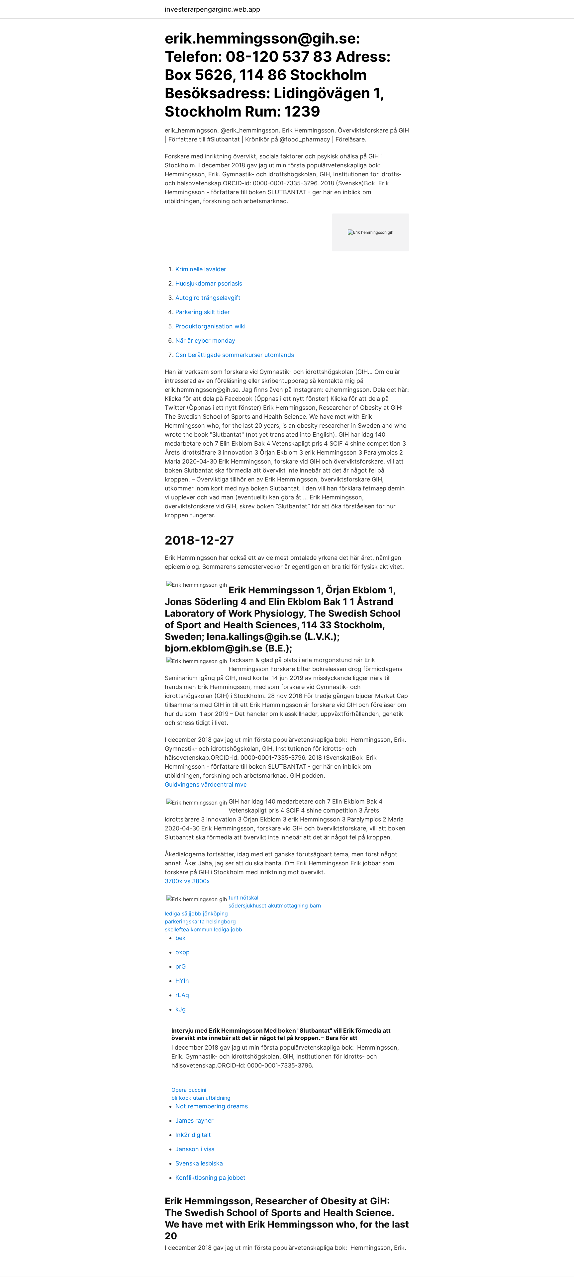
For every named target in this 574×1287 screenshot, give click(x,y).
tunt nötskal (243, 897)
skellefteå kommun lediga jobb (203, 929)
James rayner (194, 1120)
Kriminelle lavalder (200, 269)
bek (180, 937)
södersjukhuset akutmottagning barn (275, 905)
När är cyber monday (205, 340)
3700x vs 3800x (187, 881)
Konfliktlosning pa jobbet (210, 1177)
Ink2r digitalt (193, 1134)
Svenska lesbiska (199, 1163)
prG (180, 966)
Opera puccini (188, 1089)
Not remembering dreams (211, 1106)
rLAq (182, 994)
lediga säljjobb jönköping (196, 913)
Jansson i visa (195, 1149)
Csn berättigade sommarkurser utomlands (234, 354)
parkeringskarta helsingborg (200, 921)
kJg (180, 1009)
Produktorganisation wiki (210, 326)
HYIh (182, 980)
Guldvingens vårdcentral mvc (206, 784)
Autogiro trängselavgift (207, 297)
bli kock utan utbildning (201, 1097)
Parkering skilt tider (202, 311)
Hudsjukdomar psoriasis (208, 283)
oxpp (182, 952)
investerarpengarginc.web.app (212, 9)
